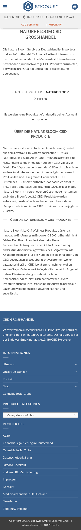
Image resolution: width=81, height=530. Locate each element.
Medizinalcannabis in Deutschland (25, 494)
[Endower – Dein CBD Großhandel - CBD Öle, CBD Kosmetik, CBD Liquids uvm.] (40, 6)
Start (16, 92)
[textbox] (39, 415)
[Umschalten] (76, 364)
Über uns (9, 364)
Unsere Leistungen (15, 371)
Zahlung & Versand (15, 508)
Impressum (10, 479)
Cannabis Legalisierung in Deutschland (28, 443)
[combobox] (40, 415)
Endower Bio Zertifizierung (20, 472)
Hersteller (33, 92)
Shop (6, 386)
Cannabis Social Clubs (17, 393)
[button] (5, 6)
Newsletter (10, 501)
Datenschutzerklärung (17, 457)
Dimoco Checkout (14, 464)
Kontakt (8, 379)
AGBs (6, 435)
